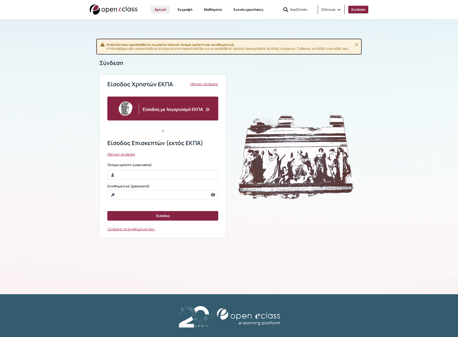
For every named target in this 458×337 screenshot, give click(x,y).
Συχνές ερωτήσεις (248, 9)
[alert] (229, 46)
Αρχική (160, 9)
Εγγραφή (185, 9)
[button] (331, 9)
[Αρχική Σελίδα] (113, 9)
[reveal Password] (213, 195)
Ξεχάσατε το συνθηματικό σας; (131, 229)
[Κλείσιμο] (356, 44)
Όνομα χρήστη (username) (129, 165)
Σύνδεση (358, 9)
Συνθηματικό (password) (128, 186)
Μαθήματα (213, 9)
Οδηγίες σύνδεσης (204, 84)
